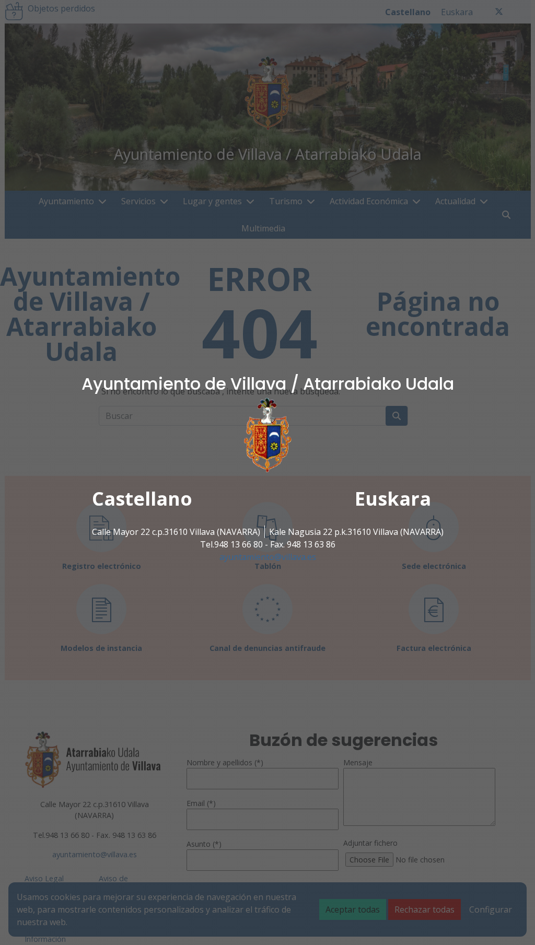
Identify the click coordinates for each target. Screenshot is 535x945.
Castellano (142, 498)
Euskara (393, 498)
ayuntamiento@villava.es (267, 557)
